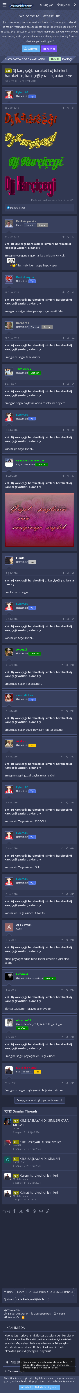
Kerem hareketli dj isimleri (39, 1175)
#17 (72, 989)
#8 (73, 573)
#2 (73, 236)
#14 (72, 848)
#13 (72, 802)
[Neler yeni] (74, 5)
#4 (73, 338)
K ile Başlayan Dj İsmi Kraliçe (40, 1142)
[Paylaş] (68, 108)
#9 (73, 619)
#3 (73, 292)
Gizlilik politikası (42, 1313)
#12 (72, 756)
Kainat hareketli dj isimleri (39, 1192)
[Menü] (4, 5)
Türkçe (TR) (13, 1310)
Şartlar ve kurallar (18, 1313)
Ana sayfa (13, 1317)
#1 (73, 107)
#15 (72, 894)
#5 (73, 384)
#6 (73, 430)
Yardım (61, 1313)
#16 (72, 940)
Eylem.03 (12, 81)
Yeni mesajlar (16, 1371)
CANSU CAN (19, 1162)
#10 (72, 665)
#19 (72, 1083)
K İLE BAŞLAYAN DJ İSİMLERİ (40, 1158)
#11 (72, 710)
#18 (72, 1037)
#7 (73, 475)
